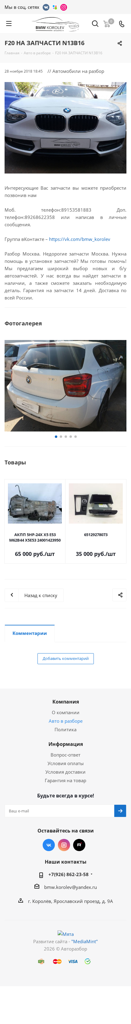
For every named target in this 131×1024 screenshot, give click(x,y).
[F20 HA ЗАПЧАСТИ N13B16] (65, 128)
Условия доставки (65, 772)
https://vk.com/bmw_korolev (79, 239)
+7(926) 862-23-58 (68, 874)
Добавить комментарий (66, 658)
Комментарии (29, 633)
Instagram (64, 845)
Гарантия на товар (65, 780)
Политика (65, 729)
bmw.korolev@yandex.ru (70, 887)
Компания (65, 701)
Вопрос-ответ (65, 755)
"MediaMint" (84, 941)
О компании (66, 712)
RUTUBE (79, 845)
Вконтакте (49, 845)
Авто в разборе (66, 721)
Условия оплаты (66, 763)
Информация (65, 744)
